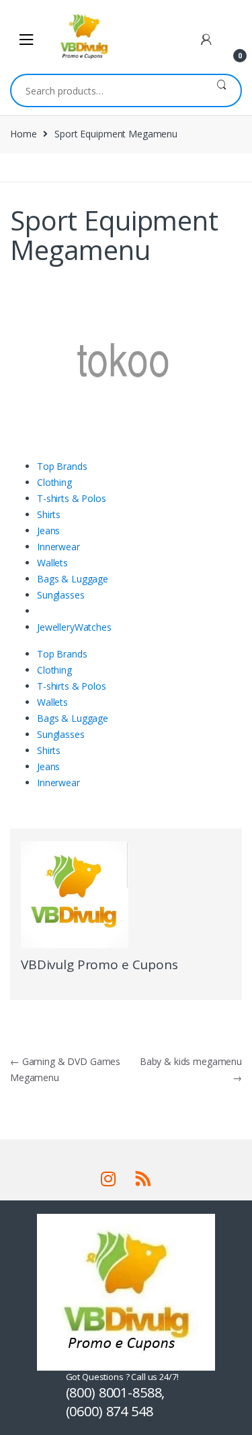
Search (221, 90)
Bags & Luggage (72, 578)
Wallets (52, 562)
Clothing (54, 482)
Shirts (48, 514)
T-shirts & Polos (71, 498)
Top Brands (62, 466)
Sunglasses (61, 594)
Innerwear (58, 546)
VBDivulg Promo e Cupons (99, 964)
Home (23, 133)
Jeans (48, 530)
